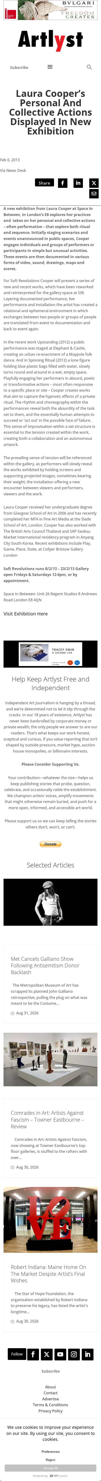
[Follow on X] (47, 1354)
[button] (89, 67)
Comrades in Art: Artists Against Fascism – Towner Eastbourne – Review (47, 1119)
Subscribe (19, 67)
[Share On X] (94, 183)
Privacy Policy (50, 1411)
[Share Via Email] (94, 193)
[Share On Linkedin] (78, 183)
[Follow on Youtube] (60, 1354)
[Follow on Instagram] (74, 1354)
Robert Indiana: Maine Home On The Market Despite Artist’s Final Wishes (48, 1273)
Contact (51, 1392)
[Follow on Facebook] (33, 1354)
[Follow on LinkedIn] (87, 1354)
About (50, 1387)
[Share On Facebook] (62, 183)
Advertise (50, 1399)
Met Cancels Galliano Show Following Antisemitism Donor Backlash (45, 965)
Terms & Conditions (50, 1404)
